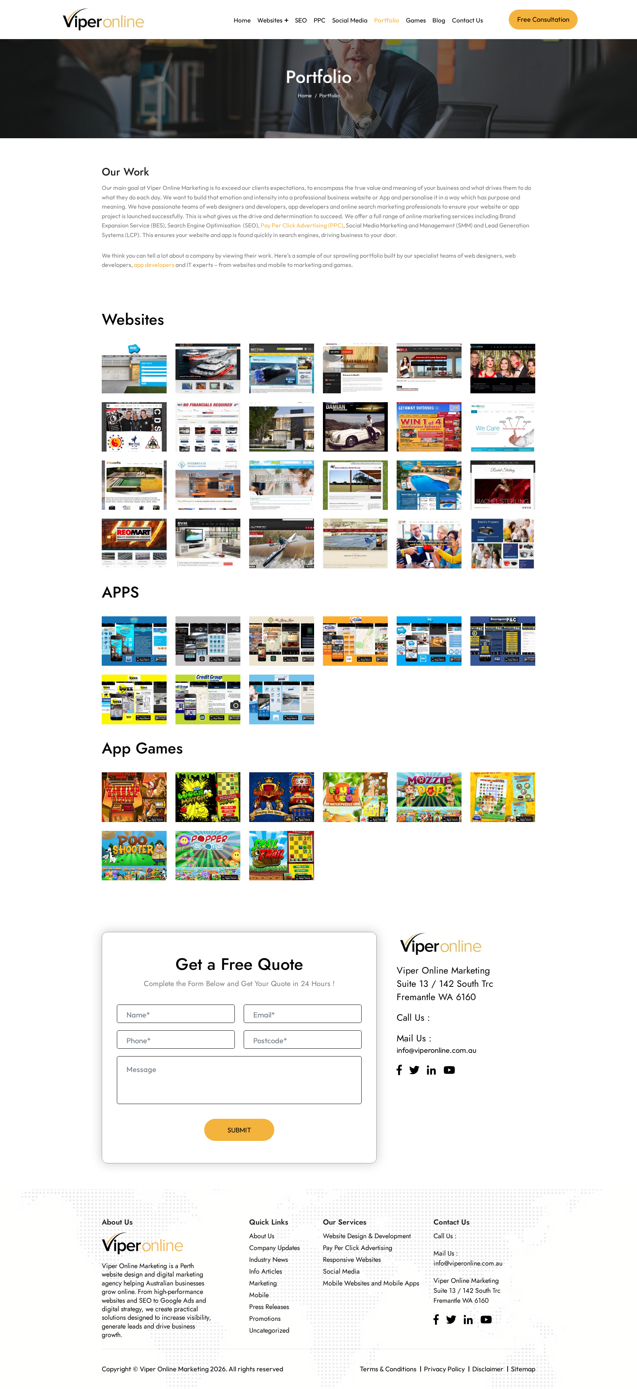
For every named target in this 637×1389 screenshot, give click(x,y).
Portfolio (386, 20)
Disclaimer (488, 1369)
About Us (261, 1236)
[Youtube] (449, 1070)
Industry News (268, 1259)
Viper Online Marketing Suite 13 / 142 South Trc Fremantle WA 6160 (467, 1290)
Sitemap (523, 1369)
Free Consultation (543, 19)
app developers (154, 264)
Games (416, 20)
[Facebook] (399, 1070)
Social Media (350, 20)
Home (242, 20)
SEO (301, 20)
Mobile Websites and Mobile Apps (371, 1283)
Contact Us (467, 20)
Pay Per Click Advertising (357, 1248)
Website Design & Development (367, 1236)
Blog (438, 20)
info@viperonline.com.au (436, 1050)
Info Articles (265, 1271)
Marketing (263, 1283)
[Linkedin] (431, 1070)
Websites (269, 20)
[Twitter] (414, 1070)
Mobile (259, 1295)
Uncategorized (269, 1330)
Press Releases (269, 1307)
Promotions (265, 1318)
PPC (320, 20)
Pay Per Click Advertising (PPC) (302, 225)
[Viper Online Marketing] (102, 18)
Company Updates (274, 1248)
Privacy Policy (444, 1369)
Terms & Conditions (388, 1369)
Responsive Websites (352, 1259)
